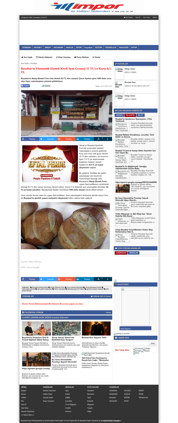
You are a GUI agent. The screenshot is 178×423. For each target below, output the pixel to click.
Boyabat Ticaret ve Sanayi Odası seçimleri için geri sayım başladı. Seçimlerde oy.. (141, 158)
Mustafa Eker (130, 70)
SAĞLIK (127, 394)
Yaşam (89, 408)
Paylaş (32, 139)
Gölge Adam (130, 84)
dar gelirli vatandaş (44, 289)
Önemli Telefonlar (27, 411)
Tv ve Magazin (70, 405)
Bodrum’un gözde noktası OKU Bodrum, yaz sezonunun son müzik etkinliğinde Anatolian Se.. (35, 376)
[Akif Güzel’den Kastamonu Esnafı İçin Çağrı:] (96, 354)
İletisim (155, 17)
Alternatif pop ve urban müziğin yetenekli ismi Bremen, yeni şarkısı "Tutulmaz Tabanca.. (95, 345)
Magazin (90, 405)
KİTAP (126, 401)
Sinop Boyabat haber (93, 287)
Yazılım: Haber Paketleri (111, 421)
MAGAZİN (113, 401)
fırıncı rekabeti (59, 289)
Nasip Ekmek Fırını (57, 287)
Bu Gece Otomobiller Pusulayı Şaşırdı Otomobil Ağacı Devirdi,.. (64, 361)
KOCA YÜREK (130, 87)
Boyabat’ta (84, 181)
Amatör (68, 408)
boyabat (34, 63)
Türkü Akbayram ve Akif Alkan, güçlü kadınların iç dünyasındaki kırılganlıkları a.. (143, 220)
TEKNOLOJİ (143, 398)
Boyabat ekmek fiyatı (40, 287)
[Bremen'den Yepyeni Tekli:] (97, 328)
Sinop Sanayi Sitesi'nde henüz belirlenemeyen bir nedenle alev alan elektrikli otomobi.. (66, 345)
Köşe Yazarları (48, 401)
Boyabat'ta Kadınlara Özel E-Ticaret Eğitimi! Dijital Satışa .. (35, 339)
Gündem (90, 391)
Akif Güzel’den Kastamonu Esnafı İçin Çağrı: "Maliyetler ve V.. (95, 360)
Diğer (89, 411)
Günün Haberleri (49, 391)
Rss (22, 401)
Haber (67, 394)
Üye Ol (137, 17)
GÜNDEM (113, 391)
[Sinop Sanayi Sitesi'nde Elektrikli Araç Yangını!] (67, 328)
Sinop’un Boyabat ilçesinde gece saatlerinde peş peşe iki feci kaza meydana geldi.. (142, 204)
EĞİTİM (127, 398)
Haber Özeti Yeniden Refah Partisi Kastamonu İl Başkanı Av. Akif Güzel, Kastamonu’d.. (95, 365)
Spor (67, 391)
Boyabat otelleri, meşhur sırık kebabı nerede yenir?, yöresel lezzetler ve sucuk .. (143, 141)
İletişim (23, 391)
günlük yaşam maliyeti (94, 289)
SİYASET (127, 391)
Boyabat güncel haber (75, 289)
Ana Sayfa (129, 17)
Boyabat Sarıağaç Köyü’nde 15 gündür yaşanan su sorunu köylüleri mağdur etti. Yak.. (143, 173)
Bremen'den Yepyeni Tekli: (94, 337)
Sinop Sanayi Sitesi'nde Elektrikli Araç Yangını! (63, 338)
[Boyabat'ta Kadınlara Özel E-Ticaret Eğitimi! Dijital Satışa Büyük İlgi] (37, 328)
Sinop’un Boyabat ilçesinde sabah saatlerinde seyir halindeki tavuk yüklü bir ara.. (142, 236)
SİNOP (141, 391)
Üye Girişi (146, 17)
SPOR (141, 394)
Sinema (68, 411)
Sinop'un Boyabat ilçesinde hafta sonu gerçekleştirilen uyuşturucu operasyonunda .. (142, 125)
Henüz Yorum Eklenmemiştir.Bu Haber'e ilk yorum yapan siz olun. (52, 304)
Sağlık (67, 398)
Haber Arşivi (47, 394)
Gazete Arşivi (48, 398)
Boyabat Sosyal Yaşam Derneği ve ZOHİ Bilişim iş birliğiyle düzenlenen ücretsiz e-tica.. (35, 345)
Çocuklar (68, 401)
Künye (23, 394)
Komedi (90, 401)
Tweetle (50, 139)
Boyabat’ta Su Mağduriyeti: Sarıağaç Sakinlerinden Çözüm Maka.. (131, 167)
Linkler (23, 398)
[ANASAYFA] (51, 29)
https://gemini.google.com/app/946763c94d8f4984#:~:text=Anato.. (143, 182)
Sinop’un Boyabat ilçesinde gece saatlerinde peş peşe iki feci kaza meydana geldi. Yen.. (64, 367)
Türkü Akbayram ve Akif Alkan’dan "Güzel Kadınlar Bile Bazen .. (133, 215)
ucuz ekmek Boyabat (75, 287)
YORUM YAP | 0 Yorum (102, 296)
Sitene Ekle (27, 415)
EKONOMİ (113, 394)
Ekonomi (90, 394)
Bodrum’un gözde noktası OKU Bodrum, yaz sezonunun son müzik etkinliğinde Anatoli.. (143, 187)
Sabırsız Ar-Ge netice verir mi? (137, 74)
